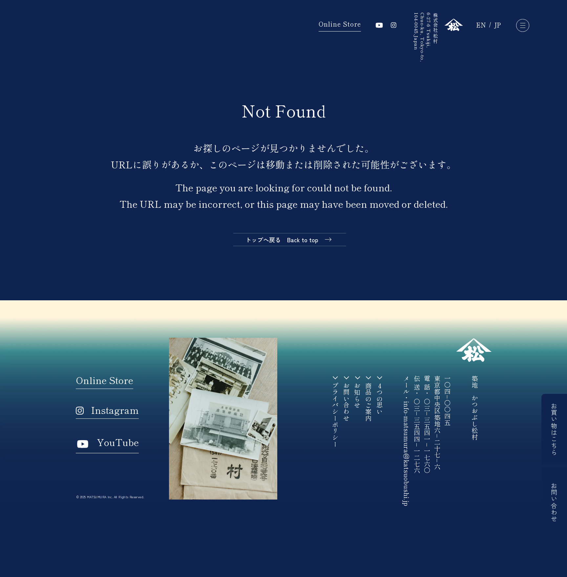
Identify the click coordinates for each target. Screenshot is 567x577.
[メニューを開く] (522, 25)
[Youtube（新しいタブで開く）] (379, 25)
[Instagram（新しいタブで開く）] (393, 25)
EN (481, 25)
